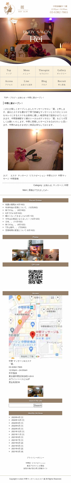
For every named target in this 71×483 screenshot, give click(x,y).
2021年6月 (16, 442)
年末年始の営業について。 (16, 207)
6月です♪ (9, 213)
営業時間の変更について (15, 230)
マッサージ (23, 175)
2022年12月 (17, 419)
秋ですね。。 (11, 210)
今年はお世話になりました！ (17, 218)
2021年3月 (16, 451)
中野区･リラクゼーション (35, 463)
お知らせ (21, 97)
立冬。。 (9, 221)
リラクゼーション (37, 175)
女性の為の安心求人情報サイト (35, 468)
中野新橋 (14, 178)
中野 (66, 185)
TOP (6, 97)
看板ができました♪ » (38, 189)
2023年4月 (16, 417)
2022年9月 (16, 422)
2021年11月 (17, 434)
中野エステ (52, 175)
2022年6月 (16, 425)
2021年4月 (16, 448)
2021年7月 (16, 440)
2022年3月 (16, 428)
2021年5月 (16, 445)
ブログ (13, 97)
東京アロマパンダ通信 (35, 465)
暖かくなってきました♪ (15, 215)
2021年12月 (17, 431)
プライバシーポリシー (35, 457)
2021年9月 (16, 437)
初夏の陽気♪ (10, 204)
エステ (14, 175)
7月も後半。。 (11, 227)
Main (25, 189)
